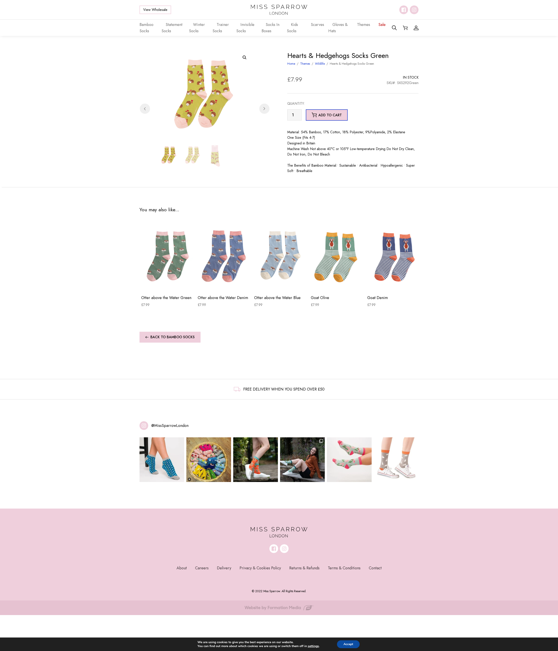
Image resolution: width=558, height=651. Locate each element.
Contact (375, 568)
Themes (305, 63)
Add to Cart (167, 285)
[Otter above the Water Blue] (280, 256)
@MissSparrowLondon (170, 425)
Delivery (224, 568)
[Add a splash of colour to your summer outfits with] (208, 459)
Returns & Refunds (304, 568)
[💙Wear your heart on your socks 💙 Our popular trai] (162, 459)
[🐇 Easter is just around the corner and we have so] (396, 459)
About (182, 568)
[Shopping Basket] (405, 27)
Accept (348, 644)
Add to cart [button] (330, 115)
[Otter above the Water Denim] (224, 256)
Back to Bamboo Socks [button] (172, 337)
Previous (145, 109)
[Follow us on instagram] (414, 10)
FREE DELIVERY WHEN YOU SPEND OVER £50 (284, 389)
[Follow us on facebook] (404, 10)
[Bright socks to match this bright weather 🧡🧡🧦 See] (255, 459)
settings (313, 646)
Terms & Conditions (344, 568)
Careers (202, 568)
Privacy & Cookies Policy (260, 568)
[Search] (394, 27)
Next (264, 109)
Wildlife (320, 63)
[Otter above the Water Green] (167, 256)
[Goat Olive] (337, 256)
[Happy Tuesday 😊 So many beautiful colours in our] (302, 459)
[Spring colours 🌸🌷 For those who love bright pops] (349, 459)
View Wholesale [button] (155, 9)
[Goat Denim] (393, 256)
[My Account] (416, 27)
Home (291, 63)
